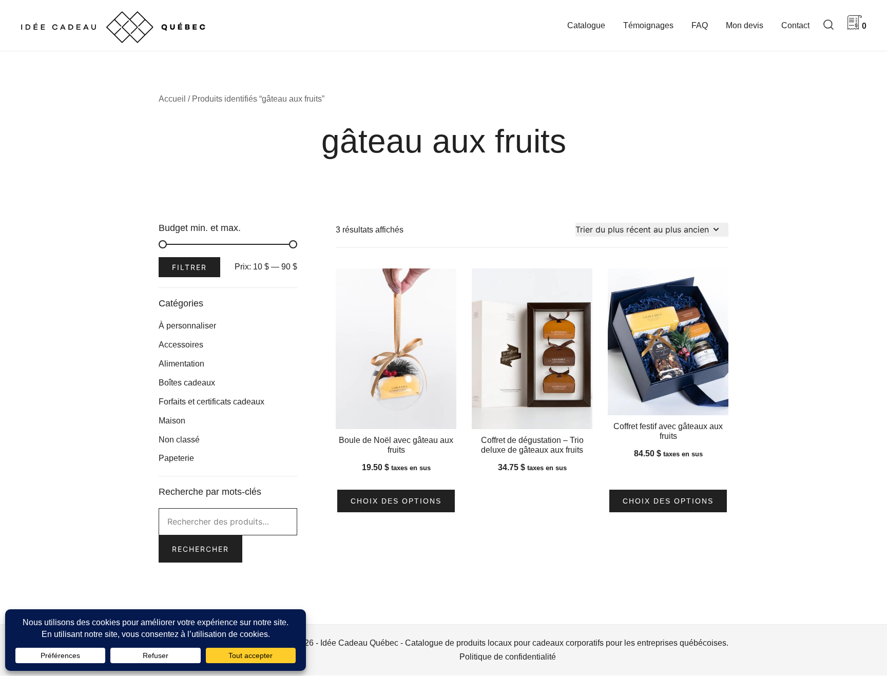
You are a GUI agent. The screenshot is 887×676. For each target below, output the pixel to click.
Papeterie (176, 458)
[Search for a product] (828, 25)
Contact (795, 25)
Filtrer (189, 267)
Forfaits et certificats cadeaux (211, 401)
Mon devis (744, 25)
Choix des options (396, 501)
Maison (172, 420)
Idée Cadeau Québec (359, 643)
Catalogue (586, 25)
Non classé (179, 439)
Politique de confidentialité (507, 656)
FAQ (699, 25)
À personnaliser (187, 325)
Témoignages (648, 25)
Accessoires (181, 344)
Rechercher (200, 549)
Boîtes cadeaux (187, 382)
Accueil (172, 98)
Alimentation (181, 363)
